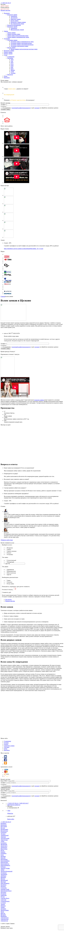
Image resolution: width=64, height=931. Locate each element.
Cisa (12, 61)
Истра (2, 850)
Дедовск (3, 834)
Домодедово (4, 840)
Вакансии (10, 74)
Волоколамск (4, 829)
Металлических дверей (17, 29)
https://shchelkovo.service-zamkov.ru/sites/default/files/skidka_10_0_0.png (23, 248)
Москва (3, 879)
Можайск (3, 877)
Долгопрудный (5, 838)
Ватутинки (4, 826)
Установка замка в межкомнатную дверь (22, 41)
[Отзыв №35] (6, 531)
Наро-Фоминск (5, 883)
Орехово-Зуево (5, 889)
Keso (12, 68)
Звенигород (4, 846)
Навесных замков (16, 19)
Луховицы (4, 873)
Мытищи (3, 881)
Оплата (6, 744)
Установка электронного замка (19, 46)
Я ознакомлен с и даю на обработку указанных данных (30, 108)
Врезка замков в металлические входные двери (24, 49)
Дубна (2, 841)
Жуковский (4, 844)
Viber (8, 810)
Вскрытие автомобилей (14, 25)
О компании (10, 56)
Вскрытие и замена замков (18, 22)
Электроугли (4, 920)
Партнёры (10, 58)
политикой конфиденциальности (21, 108)
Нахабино (3, 884)
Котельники (4, 859)
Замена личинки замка (13, 34)
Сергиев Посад (5, 898)
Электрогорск (5, 917)
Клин (2, 855)
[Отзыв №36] (6, 521)
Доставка (6, 747)
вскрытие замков (39, 400)
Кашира (3, 852)
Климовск (3, 853)
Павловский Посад (6, 890)
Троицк (3, 904)
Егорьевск (3, 843)
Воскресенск (4, 831)
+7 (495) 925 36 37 (6, 3)
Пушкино (3, 893)
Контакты (7, 77)
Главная (3, 296)
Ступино (3, 902)
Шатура (3, 913)
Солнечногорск (5, 901)
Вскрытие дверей (12, 26)
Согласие (4, 106)
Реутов (3, 896)
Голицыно (3, 832)
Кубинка (3, 867)
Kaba (12, 65)
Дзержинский (4, 835)
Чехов (2, 911)
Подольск (3, 892)
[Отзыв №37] (6, 511)
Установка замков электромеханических (22, 44)
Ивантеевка (4, 849)
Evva (12, 64)
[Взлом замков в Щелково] (7, 376)
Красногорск (4, 862)
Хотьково (3, 908)
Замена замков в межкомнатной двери (18, 37)
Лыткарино (4, 874)
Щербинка (4, 916)
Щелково (3, 914)
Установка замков (12, 40)
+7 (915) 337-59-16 (12, 803)
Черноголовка (5, 910)
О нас (5, 55)
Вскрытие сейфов (9, 50)
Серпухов (3, 899)
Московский (4, 880)
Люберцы (3, 876)
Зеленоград (4, 847)
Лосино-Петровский (6, 871)
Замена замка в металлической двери (17, 35)
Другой (7, 563)
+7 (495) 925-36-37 (23, 803)
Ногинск (3, 886)
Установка (7, 38)
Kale (12, 67)
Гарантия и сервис (9, 745)
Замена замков (11, 32)
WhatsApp (10, 813)
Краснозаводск (5, 864)
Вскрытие (7, 13)
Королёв (3, 858)
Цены (5, 76)
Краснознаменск (5, 865)
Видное (3, 828)
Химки (3, 907)
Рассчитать (8, 599)
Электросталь (4, 919)
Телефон (3, 104)
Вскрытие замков (12, 14)
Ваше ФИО (4, 781)
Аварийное (14, 16)
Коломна (3, 856)
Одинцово (4, 887)
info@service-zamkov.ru (13, 804)
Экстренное (14, 17)
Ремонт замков (8, 52)
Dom (12, 62)
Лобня (2, 870)
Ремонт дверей (8, 53)
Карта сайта (10, 819)
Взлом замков (14, 20)
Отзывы (6, 742)
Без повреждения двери (17, 23)
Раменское (4, 895)
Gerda (12, 71)
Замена (6, 31)
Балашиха (3, 823)
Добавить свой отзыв (7, 540)
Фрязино (3, 905)
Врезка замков (11, 47)
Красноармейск (5, 861)
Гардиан (13, 73)
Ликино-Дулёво (5, 868)
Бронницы (4, 825)
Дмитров (3, 837)
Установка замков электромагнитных (21, 43)
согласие (36, 108)
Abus (12, 59)
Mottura (13, 70)
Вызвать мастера (5, 10)
